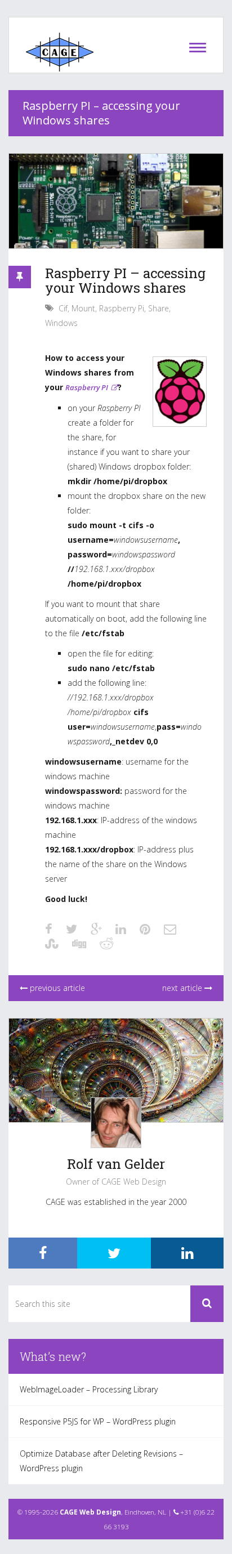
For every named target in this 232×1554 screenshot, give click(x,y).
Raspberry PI (86, 387)
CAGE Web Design (90, 1511)
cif (63, 308)
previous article (56, 988)
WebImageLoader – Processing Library (89, 1389)
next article (183, 988)
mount (83, 308)
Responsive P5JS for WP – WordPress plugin (98, 1421)
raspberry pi (121, 308)
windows (61, 323)
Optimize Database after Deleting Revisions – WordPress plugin (101, 1460)
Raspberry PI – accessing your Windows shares (125, 280)
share (158, 308)
